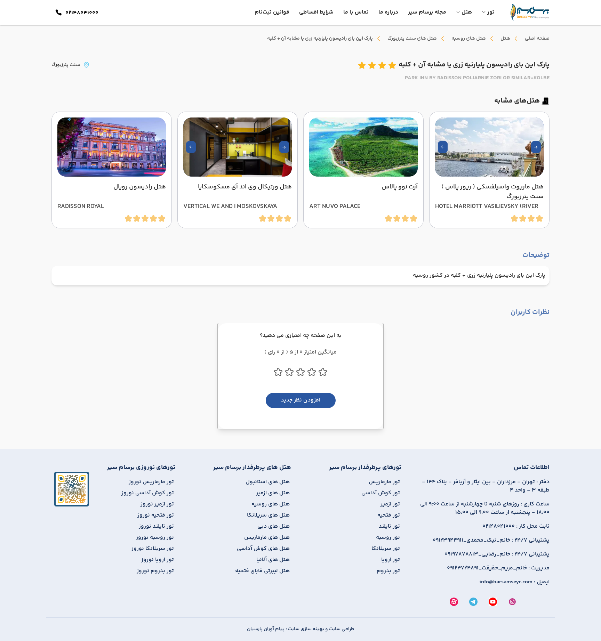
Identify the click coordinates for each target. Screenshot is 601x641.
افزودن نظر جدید (300, 400)
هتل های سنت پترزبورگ (412, 38)
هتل (505, 38)
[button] (536, 147)
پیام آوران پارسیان (266, 629)
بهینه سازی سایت (305, 629)
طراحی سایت (341, 629)
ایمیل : (514, 582)
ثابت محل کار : (516, 526)
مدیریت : (498, 568)
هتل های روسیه (468, 38)
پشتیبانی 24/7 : (491, 540)
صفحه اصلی (537, 38)
